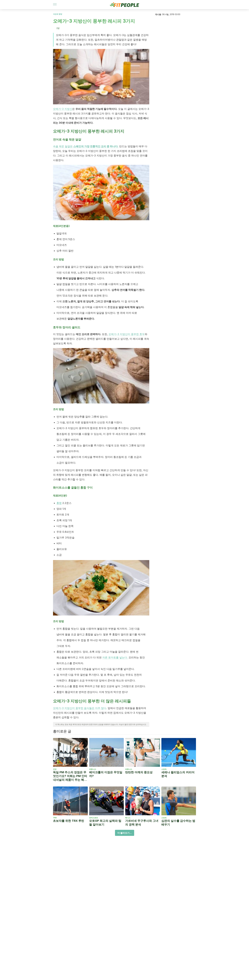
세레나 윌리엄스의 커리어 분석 (178, 774)
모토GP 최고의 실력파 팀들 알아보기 (105, 822)
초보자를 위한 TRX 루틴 (68, 820)
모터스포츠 (93, 818)
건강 (54, 769)
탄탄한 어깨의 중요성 (139, 772)
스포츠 (164, 769)
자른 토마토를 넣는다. (115, 657)
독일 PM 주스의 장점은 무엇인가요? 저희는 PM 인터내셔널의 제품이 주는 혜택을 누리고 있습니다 (70, 776)
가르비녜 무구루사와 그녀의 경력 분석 (141, 822)
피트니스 (92, 769)
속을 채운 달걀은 (85, 146)
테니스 (127, 818)
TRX (55, 818)
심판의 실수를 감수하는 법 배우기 (178, 822)
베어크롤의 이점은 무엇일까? (105, 774)
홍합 (59, 503)
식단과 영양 (57, 14)
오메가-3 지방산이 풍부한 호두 (127, 334)
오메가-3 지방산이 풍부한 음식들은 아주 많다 (79, 708)
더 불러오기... (124, 832)
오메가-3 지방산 (62, 108)
